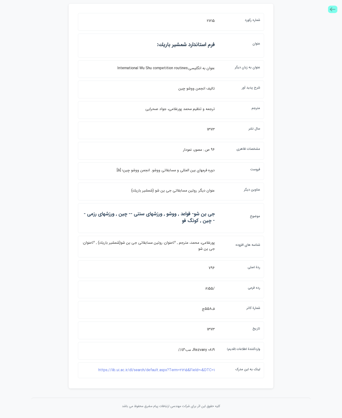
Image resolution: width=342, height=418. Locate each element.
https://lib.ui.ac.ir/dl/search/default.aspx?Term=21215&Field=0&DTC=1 (156, 370)
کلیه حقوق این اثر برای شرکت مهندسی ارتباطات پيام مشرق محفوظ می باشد (171, 406)
